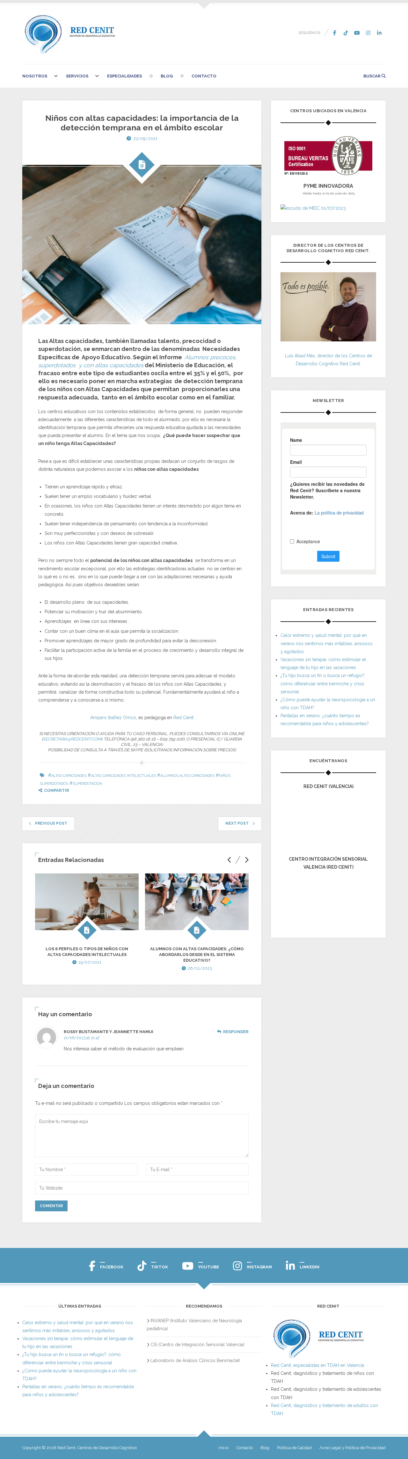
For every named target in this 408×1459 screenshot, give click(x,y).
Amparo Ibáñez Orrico (113, 717)
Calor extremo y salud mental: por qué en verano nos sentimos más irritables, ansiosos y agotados (326, 643)
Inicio (224, 1447)
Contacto (204, 76)
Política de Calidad (294, 1447)
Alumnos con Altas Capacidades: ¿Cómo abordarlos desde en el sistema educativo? (197, 954)
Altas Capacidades (68, 776)
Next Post (237, 823)
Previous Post (51, 823)
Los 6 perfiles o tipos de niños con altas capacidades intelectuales (87, 951)
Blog (167, 76)
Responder (236, 1031)
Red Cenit (183, 717)
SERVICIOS (77, 76)
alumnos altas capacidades (187, 776)
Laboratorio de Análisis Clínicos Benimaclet (195, 1360)
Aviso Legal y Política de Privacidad (352, 1447)
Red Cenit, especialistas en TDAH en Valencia (317, 1365)
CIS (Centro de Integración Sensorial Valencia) (197, 1344)
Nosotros (34, 76)
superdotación (87, 784)
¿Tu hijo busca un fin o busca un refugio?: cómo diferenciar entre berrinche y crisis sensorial (322, 683)
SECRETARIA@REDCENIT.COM (72, 739)
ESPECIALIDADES (124, 76)
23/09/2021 (145, 138)
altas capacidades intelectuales (123, 776)
